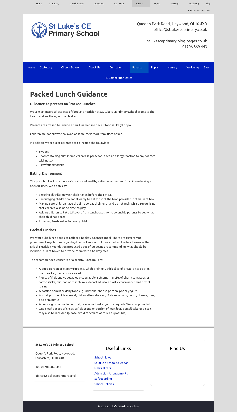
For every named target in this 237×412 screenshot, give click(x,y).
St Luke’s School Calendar (111, 362)
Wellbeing (194, 3)
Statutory (54, 3)
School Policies (104, 384)
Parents (139, 3)
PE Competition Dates (199, 10)
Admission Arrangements (111, 373)
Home (39, 3)
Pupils (157, 3)
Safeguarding (103, 378)
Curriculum (119, 3)
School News (102, 357)
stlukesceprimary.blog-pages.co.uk (177, 41)
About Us (99, 3)
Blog (208, 3)
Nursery (174, 3)
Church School (77, 3)
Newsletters (102, 368)
